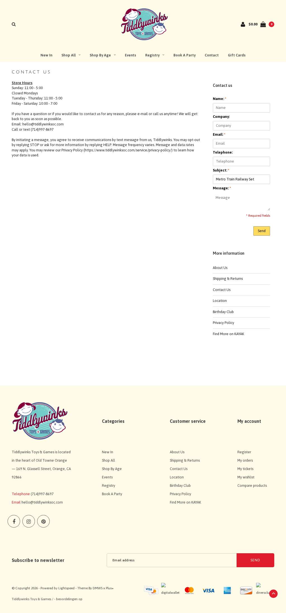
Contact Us (221, 290)
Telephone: (223, 152)
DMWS (98, 588)
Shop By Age (100, 55)
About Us (220, 268)
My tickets (245, 469)
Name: (219, 99)
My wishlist (245, 477)
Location (220, 301)
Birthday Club (223, 312)
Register (244, 452)
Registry (152, 55)
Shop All (68, 55)
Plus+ (110, 588)
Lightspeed (66, 588)
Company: (221, 117)
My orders (245, 460)
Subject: (221, 170)
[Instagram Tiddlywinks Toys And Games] (28, 521)
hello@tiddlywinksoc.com (42, 502)
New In (46, 55)
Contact (212, 55)
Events (130, 55)
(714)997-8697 (42, 494)
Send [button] (262, 231)
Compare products (252, 485)
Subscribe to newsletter (38, 560)
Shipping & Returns (228, 278)
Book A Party (184, 55)
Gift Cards (237, 55)
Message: (222, 188)
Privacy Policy (223, 323)
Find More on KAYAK (228, 334)
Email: (219, 134)
